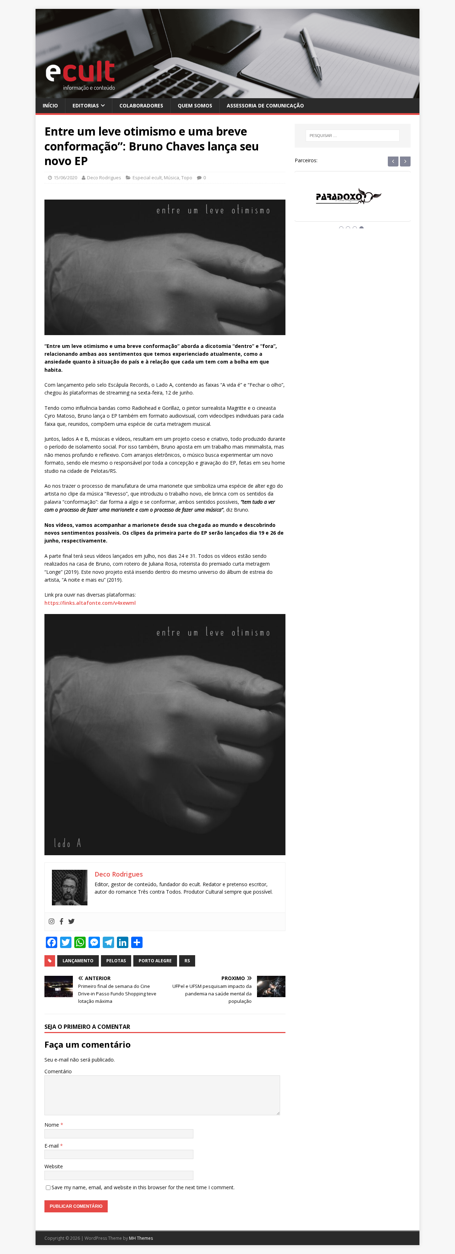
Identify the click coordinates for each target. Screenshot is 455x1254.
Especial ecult (147, 177)
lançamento (78, 961)
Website (53, 1166)
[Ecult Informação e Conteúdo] (227, 93)
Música (171, 177)
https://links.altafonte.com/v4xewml (90, 602)
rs (187, 961)
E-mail (52, 1145)
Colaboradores (141, 105)
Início (50, 105)
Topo (186, 177)
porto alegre (155, 961)
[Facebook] (61, 921)
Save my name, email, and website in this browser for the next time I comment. (143, 1187)
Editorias (86, 105)
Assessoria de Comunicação (265, 105)
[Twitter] (71, 921)
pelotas (116, 961)
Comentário (58, 1071)
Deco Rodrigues (104, 177)
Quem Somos (195, 105)
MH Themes (141, 1238)
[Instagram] (51, 921)
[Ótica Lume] (352, 203)
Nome (52, 1124)
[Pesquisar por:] (352, 135)
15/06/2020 (65, 177)
